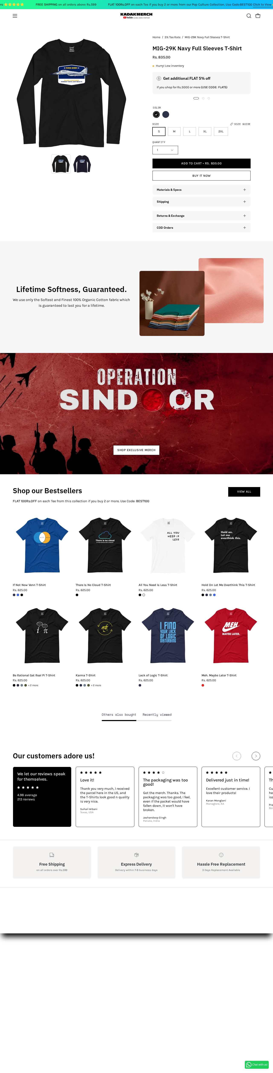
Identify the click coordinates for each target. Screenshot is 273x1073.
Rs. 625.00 (20, 590)
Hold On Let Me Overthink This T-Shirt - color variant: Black (203, 595)
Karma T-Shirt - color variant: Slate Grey (84, 685)
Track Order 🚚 (75, 994)
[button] (248, 15)
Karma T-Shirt (86, 675)
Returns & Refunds (28, 981)
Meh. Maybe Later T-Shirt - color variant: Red (203, 685)
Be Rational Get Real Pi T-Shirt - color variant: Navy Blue (18, 685)
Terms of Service (25, 1002)
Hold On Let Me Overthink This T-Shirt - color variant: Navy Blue (206, 595)
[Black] (156, 114)
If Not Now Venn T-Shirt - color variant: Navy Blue (14, 595)
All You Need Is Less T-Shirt (158, 585)
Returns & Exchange (170, 216)
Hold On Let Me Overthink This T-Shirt (228, 585)
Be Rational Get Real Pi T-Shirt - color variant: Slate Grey (21, 685)
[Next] (256, 756)
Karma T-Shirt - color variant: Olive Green (88, 685)
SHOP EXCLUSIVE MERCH (136, 450)
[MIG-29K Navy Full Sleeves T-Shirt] (60, 164)
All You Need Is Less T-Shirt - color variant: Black (140, 595)
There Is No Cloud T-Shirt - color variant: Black (77, 595)
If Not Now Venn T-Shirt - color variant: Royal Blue (18, 595)
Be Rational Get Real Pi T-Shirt (34, 675)
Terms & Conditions (28, 988)
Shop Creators (75, 967)
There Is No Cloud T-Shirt (93, 585)
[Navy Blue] (165, 114)
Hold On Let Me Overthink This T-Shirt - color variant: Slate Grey (210, 595)
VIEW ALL (244, 491)
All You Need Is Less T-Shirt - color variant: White (143, 595)
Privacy (18, 995)
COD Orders (165, 228)
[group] (136, 797)
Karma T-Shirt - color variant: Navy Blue (81, 685)
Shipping (163, 202)
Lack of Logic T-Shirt (153, 675)
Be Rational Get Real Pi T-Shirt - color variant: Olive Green (25, 685)
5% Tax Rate (172, 37)
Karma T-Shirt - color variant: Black (77, 685)
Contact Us (21, 967)
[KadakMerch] (136, 16)
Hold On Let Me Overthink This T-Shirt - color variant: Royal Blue (214, 595)
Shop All (70, 960)
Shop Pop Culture (77, 974)
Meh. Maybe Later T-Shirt (219, 675)
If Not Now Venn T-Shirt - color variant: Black (21, 595)
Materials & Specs (169, 190)
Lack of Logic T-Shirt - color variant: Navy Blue (140, 685)
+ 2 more (33, 685)
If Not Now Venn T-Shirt (29, 585)
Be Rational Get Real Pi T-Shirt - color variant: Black (14, 685)
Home (156, 37)
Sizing (18, 974)
